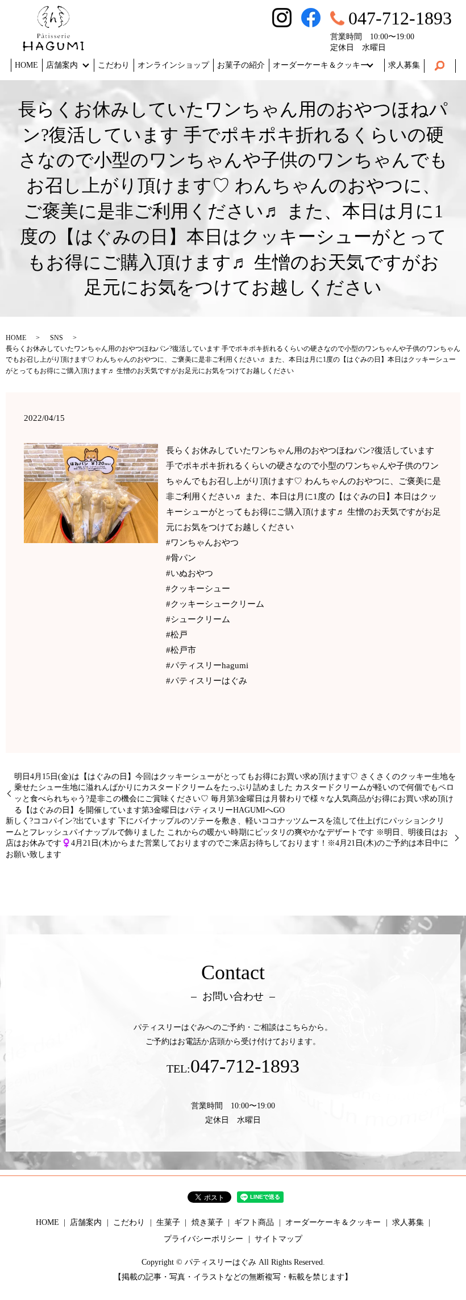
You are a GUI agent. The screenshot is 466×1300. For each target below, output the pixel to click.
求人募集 (404, 65)
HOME (26, 65)
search (440, 65)
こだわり (114, 65)
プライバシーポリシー (203, 1239)
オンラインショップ (173, 65)
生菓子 (168, 1222)
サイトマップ (278, 1239)
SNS (56, 338)
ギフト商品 (254, 1222)
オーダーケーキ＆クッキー (320, 65)
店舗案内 (62, 65)
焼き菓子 (207, 1222)
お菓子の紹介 (241, 65)
